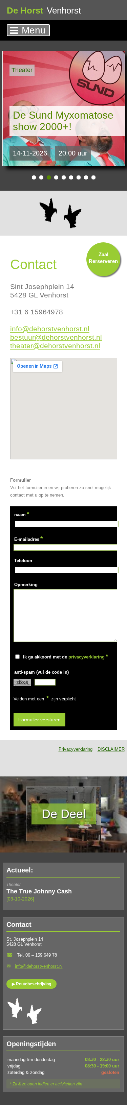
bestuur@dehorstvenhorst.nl (56, 337)
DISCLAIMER (111, 749)
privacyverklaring (86, 656)
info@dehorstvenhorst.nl (49, 329)
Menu (34, 30)
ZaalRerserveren (103, 257)
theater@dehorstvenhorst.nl (55, 346)
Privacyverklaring (75, 749)
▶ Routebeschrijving (31, 984)
